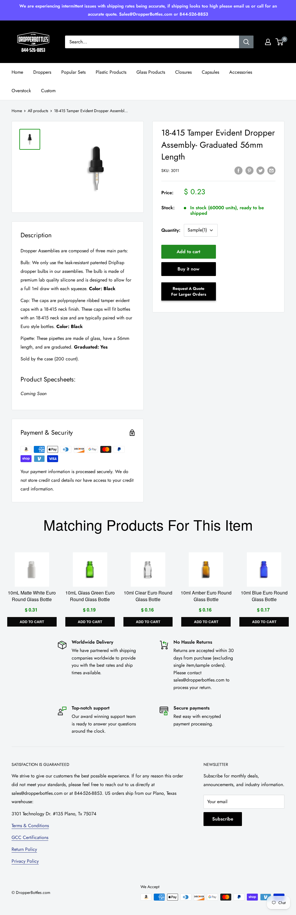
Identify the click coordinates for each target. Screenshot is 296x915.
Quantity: (170, 230)
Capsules (210, 72)
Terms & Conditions (30, 825)
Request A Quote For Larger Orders (188, 291)
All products (38, 111)
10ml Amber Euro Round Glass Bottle (206, 596)
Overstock (21, 90)
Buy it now (188, 269)
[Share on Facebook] (238, 170)
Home (17, 72)
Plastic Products (111, 72)
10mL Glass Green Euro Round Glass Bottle (90, 596)
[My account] (268, 42)
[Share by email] (271, 170)
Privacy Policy (25, 861)
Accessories (240, 72)
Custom (48, 90)
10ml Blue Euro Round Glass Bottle (264, 596)
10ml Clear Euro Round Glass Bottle (148, 596)
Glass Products (150, 72)
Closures (183, 72)
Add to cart (188, 251)
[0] (279, 41)
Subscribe (222, 819)
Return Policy (24, 849)
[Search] (246, 42)
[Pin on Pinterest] (249, 170)
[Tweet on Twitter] (260, 170)
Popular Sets (73, 72)
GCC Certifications (30, 837)
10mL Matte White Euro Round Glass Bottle (32, 596)
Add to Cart (32, 622)
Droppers (42, 72)
